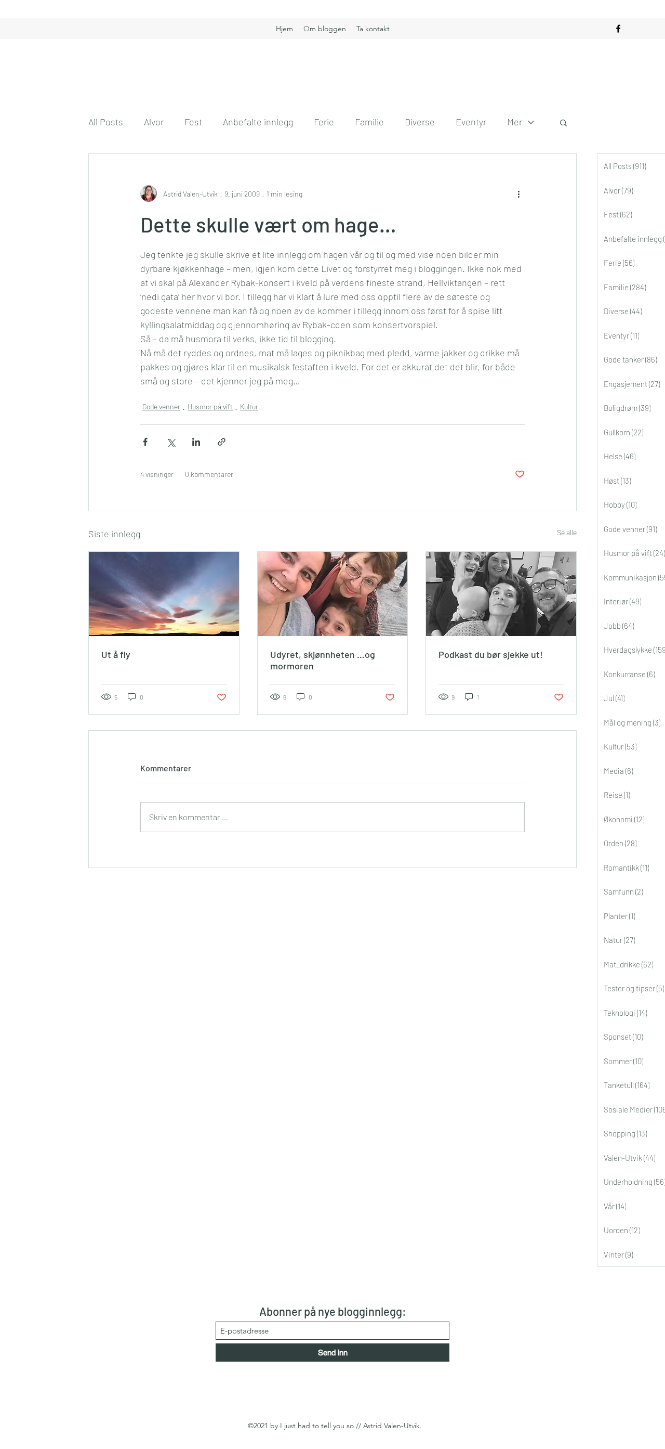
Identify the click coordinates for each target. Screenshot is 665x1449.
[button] (563, 122)
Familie (369, 121)
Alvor (154, 121)
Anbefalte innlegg (258, 121)
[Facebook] (618, 28)
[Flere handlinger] (518, 193)
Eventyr (471, 121)
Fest (193, 121)
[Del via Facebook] (145, 442)
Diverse (420, 121)
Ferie (324, 121)
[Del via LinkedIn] (196, 442)
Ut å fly (115, 654)
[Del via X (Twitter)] (171, 442)
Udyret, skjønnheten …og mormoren (322, 660)
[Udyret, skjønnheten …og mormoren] (333, 594)
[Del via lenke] (222, 442)
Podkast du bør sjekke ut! (490, 654)
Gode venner (161, 406)
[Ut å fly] (164, 594)
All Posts (105, 121)
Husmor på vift (210, 406)
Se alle (567, 532)
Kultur (249, 406)
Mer (514, 121)
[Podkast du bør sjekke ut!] (501, 594)
